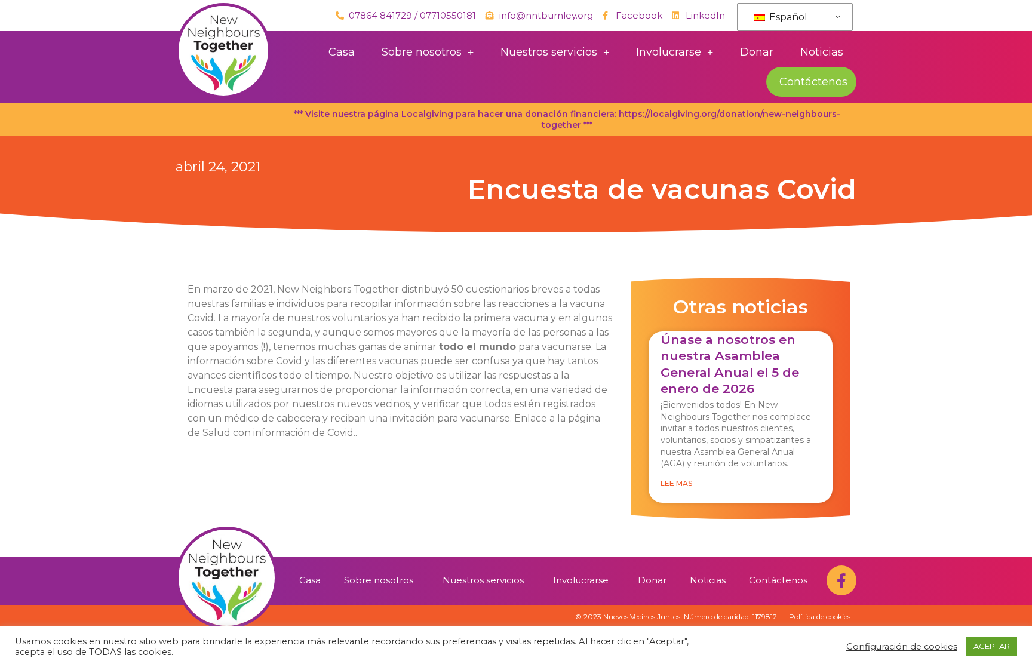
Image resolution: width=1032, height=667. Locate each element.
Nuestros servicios (548, 52)
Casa (341, 52)
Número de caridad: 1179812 (730, 616)
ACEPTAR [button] (991, 646)
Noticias (821, 52)
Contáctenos (813, 81)
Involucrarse (668, 52)
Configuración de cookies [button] (901, 646)
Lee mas (676, 483)
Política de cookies (819, 616)
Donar (756, 52)
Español (787, 17)
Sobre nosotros (422, 52)
